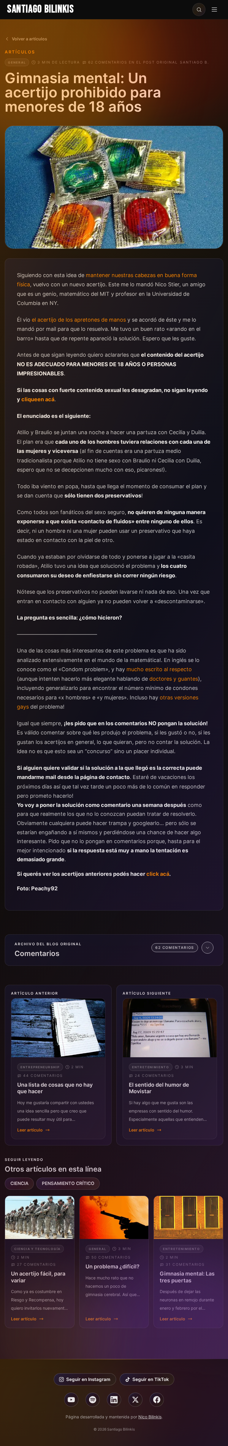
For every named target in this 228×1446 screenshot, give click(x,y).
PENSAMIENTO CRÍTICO (68, 1183)
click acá (157, 874)
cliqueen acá (37, 399)
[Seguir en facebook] (157, 1400)
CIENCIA (19, 1183)
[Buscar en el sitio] (198, 9)
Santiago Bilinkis (40, 9)
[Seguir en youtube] (71, 1400)
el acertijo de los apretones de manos (79, 320)
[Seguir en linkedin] (114, 1400)
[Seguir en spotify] (93, 1400)
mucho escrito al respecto (159, 669)
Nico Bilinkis (150, 1416)
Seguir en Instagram (88, 1379)
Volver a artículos (29, 38)
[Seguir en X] (135, 1400)
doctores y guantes (173, 679)
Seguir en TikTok (150, 1379)
